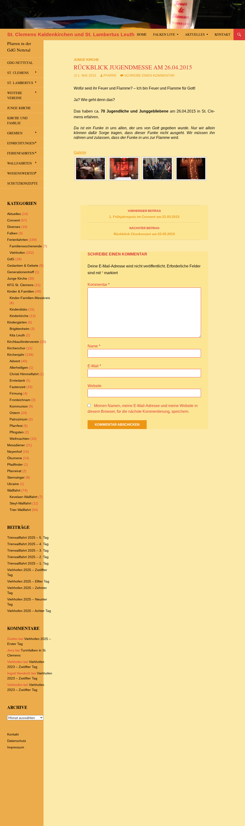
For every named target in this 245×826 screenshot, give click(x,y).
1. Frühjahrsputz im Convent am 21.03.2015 (144, 214)
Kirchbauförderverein (23, 342)
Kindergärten (17, 322)
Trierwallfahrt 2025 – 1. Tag (28, 563)
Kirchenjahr (15, 354)
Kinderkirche (19, 316)
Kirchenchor (16, 348)
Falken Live (164, 34)
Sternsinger (16, 477)
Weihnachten (19, 439)
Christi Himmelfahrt (24, 374)
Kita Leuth (17, 335)
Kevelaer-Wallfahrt (23, 497)
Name (94, 346)
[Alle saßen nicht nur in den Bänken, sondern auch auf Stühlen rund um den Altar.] (90, 168)
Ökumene (14, 458)
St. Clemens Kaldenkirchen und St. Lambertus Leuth (70, 34)
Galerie (80, 152)
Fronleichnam (20, 400)
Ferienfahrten (20, 153)
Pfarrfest (16, 426)
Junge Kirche (86, 60)
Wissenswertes (21, 173)
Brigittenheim (19, 329)
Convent (13, 220)
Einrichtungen (21, 143)
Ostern (15, 413)
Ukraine (13, 484)
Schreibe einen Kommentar (149, 75)
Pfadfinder (15, 464)
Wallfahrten (19, 163)
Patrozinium (19, 419)
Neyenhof (14, 451)
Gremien (14, 133)
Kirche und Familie (17, 120)
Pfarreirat (14, 471)
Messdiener (16, 445)
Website (94, 386)
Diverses (13, 227)
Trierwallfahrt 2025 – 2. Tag (28, 557)
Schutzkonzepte (22, 183)
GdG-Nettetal (20, 62)
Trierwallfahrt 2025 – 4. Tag (28, 544)
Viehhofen (17, 253)
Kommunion (19, 406)
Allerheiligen (19, 367)
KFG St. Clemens (20, 285)
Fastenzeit (17, 387)
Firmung (16, 393)
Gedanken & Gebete (22, 265)
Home (142, 34)
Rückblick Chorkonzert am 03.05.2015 (144, 231)
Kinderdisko (18, 309)
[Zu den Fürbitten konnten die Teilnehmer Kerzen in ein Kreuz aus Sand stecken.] (191, 168)
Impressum (15, 747)
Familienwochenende (26, 246)
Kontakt (222, 34)
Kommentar (99, 285)
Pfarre (110, 75)
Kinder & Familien (20, 291)
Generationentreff (20, 272)
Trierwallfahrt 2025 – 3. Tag (28, 550)
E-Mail (94, 366)
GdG (10, 259)
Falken (12, 233)
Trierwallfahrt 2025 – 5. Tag (28, 537)
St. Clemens (18, 72)
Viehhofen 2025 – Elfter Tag (28, 581)
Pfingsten (17, 432)
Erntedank (17, 380)
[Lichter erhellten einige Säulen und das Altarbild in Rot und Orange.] (124, 168)
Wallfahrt (13, 490)
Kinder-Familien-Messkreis (30, 298)
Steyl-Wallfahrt (20, 503)
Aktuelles (195, 34)
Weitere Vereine (14, 95)
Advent (15, 361)
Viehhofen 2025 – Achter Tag (29, 611)
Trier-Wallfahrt (20, 510)
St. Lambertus (20, 82)
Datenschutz (16, 741)
